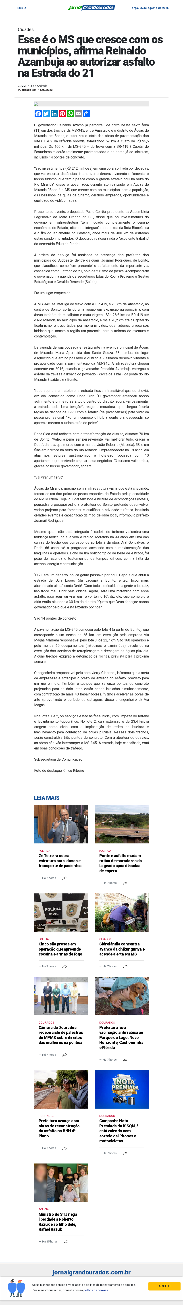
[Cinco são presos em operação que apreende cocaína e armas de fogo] (61, 912)
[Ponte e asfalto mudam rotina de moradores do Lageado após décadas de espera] (122, 824)
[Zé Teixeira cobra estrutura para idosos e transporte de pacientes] (61, 824)
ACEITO (164, 1286)
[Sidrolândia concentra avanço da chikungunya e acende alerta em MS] (122, 912)
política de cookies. (96, 1290)
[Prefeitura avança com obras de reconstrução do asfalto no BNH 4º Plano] (61, 1089)
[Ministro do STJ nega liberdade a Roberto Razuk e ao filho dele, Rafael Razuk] (61, 1182)
